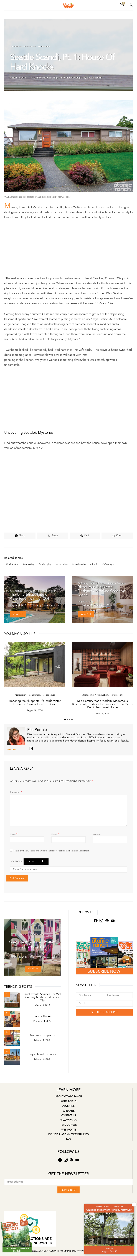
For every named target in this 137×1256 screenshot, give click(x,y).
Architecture (13, 564)
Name (13, 834)
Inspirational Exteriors (42, 1054)
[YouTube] (112, 921)
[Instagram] (101, 921)
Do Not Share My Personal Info (68, 1134)
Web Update (68, 1129)
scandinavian (79, 564)
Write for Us (68, 1101)
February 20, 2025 (18, 956)
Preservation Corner (47, 590)
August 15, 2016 (18, 77)
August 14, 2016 (18, 605)
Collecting (83, 583)
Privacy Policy (68, 1120)
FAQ (68, 1139)
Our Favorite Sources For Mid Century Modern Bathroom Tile (42, 997)
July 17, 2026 (102, 713)
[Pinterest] (107, 921)
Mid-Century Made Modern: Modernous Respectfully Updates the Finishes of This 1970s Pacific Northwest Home (102, 704)
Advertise (68, 1106)
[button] (65, 719)
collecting (29, 564)
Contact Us (68, 1115)
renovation (62, 564)
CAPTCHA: (17, 861)
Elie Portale (37, 729)
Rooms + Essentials (117, 583)
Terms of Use (68, 1125)
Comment (15, 792)
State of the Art (42, 1016)
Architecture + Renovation (23, 46)
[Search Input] (131, 5)
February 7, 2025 (42, 1059)
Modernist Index (38, 934)
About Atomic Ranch (68, 1096)
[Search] (6, 5)
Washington (109, 564)
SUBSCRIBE (68, 1190)
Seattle (95, 564)
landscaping (46, 564)
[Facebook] (31, 748)
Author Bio (11, 749)
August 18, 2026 (35, 710)
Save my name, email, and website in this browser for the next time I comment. (52, 850)
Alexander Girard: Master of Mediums (33, 944)
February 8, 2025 (42, 1040)
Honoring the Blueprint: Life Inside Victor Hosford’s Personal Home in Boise (34, 702)
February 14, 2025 (42, 1021)
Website (96, 834)
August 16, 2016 (86, 601)
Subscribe (69, 1110)
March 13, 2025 (42, 1005)
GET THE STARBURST (104, 1012)
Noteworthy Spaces (42, 1035)
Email (55, 834)
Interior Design (98, 583)
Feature (23, 934)
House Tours (44, 46)
